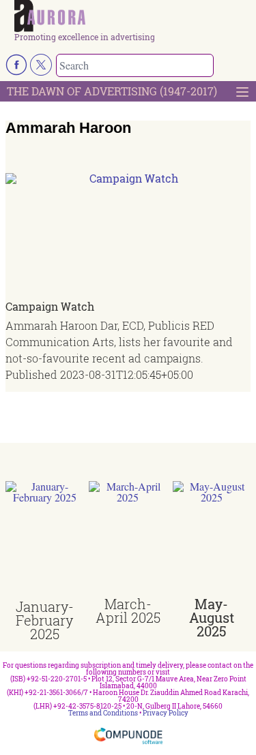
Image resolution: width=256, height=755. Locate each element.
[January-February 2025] (44, 540)
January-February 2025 (45, 620)
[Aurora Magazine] (132, 16)
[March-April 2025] (128, 539)
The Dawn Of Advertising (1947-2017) (112, 91)
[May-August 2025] (212, 539)
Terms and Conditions (103, 713)
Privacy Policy (165, 713)
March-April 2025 (128, 610)
